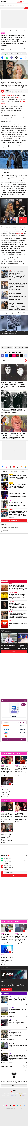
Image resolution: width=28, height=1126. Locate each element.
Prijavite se (7, 989)
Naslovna (3, 30)
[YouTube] (17, 355)
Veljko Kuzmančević (6, 95)
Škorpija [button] (24, 1070)
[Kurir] (3, 2)
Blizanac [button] (8, 1070)
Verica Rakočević (18, 347)
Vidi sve (14, 651)
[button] (25, 49)
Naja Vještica (6, 48)
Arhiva (5, 1101)
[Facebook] (6, 355)
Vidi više (14, 1085)
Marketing (4, 1099)
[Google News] (25, 355)
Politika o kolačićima (21, 1099)
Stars (7, 30)
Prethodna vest (8, 337)
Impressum (14, 1099)
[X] (10, 355)
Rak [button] (11, 1070)
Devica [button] (17, 1070)
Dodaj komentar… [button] (9, 872)
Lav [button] (14, 1070)
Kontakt (9, 1099)
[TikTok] (21, 355)
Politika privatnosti (12, 1101)
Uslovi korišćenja (20, 1101)
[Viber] (2, 355)
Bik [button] (4, 1070)
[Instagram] (14, 355)
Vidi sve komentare (14, 875)
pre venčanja (19, 233)
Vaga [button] (20, 1070)
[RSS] (22, 467)
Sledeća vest (21, 337)
